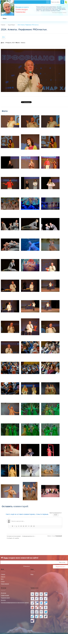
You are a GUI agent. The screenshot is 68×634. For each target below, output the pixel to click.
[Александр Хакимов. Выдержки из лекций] (32, 594)
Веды (32, 574)
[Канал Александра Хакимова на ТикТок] (45, 616)
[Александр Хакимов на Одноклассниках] (45, 607)
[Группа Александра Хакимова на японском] (32, 603)
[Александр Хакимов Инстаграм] (32, 612)
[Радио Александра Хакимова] (41, 612)
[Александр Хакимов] (41, 594)
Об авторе (3, 593)
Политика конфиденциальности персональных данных (15, 602)
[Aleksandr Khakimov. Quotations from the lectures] (37, 594)
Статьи (3, 581)
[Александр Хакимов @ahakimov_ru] (41, 603)
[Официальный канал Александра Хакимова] (32, 607)
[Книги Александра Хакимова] (45, 594)
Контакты (3, 600)
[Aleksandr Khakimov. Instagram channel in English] (37, 612)
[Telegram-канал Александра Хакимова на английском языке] (41, 616)
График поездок (5, 595)
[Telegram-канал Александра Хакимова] (45, 612)
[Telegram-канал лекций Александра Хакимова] (32, 616)
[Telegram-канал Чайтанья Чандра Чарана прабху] (37, 616)
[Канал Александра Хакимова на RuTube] (32, 621)
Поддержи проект (5, 597)
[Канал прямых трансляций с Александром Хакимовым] (41, 607)
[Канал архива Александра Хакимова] (37, 607)
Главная (3, 25)
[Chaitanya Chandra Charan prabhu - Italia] (45, 598)
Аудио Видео (11, 25)
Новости (3, 576)
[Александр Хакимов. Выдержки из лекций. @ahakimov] (32, 598)
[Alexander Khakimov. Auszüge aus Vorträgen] (41, 598)
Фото (2, 579)
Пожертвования (5, 583)
